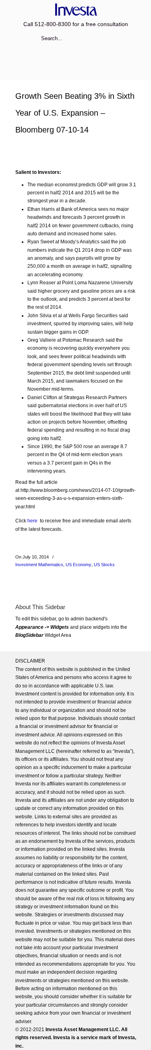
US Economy (78, 564)
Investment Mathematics (39, 564)
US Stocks (104, 564)
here (32, 521)
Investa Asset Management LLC (75, 9)
